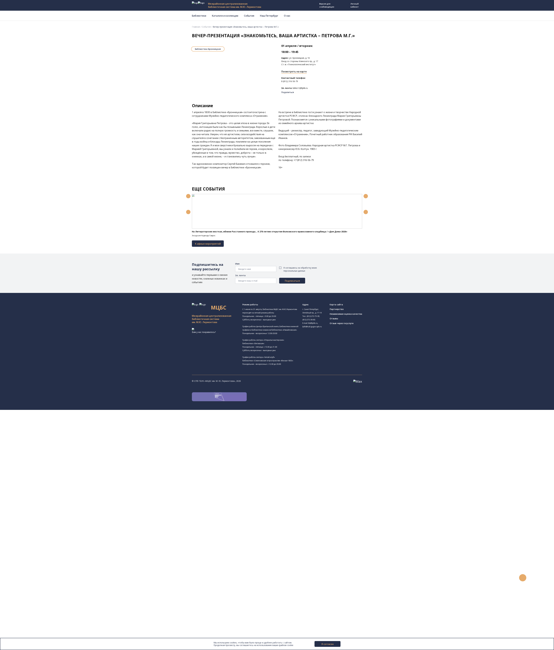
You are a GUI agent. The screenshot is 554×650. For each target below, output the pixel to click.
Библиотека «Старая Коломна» (32, 442)
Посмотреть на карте (294, 71)
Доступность (15, 623)
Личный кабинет (354, 5)
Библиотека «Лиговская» (33, 431)
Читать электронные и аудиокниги (31, 565)
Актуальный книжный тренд (27, 568)
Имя (237, 263)
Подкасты (14, 597)
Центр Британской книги (29, 484)
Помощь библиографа (25, 555)
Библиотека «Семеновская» (30, 451)
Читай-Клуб (22, 465)
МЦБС (12, 617)
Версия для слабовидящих (326, 5)
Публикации (15, 610)
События (249, 15)
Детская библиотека (27, 458)
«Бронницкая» (235, 112)
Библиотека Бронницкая (208, 49)
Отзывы (334, 318)
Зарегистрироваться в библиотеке (31, 552)
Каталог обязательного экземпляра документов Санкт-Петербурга (47, 504)
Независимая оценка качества (346, 314)
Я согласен (327, 644)
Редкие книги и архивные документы (32, 520)
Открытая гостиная (26, 471)
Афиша (12, 584)
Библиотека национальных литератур (39, 478)
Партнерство (337, 309)
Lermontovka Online (18, 591)
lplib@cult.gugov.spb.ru (312, 326)
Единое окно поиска (24, 497)
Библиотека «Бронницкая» (34, 454)
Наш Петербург (269, 15)
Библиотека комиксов (28, 487)
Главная (196, 26)
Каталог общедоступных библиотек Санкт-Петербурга (41, 500)
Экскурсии (14, 607)
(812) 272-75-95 (313, 316)
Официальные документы (21, 633)
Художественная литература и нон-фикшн (34, 510)
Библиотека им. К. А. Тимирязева (37, 421)
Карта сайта (336, 304)
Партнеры (14, 630)
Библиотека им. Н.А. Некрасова (32, 445)
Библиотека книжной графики (31, 481)
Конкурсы (14, 578)
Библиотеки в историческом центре (36, 604)
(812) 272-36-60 (308, 319)
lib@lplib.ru (313, 323)
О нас (287, 15)
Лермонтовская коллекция (31, 529)
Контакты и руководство (21, 620)
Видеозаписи (15, 594)
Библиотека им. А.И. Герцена (31, 448)
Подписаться (292, 280)
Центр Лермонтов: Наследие (31, 468)
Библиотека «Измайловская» (31, 438)
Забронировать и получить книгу (30, 559)
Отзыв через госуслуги (341, 323)
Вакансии (13, 626)
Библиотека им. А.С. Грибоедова (37, 435)
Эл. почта (240, 275)
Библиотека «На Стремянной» (35, 428)
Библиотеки (199, 15)
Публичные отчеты (18, 636)
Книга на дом (20, 562)
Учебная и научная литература (29, 513)
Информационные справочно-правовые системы (38, 523)
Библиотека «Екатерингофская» (32, 424)
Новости (13, 575)
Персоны (13, 588)
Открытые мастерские (28, 474)
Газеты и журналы (23, 517)
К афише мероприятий (208, 243)
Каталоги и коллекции (225, 15)
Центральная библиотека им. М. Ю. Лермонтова (41, 417)
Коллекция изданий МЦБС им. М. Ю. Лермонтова (42, 533)
